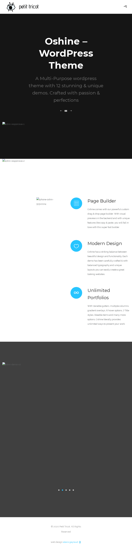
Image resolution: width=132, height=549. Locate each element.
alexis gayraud (71, 542)
